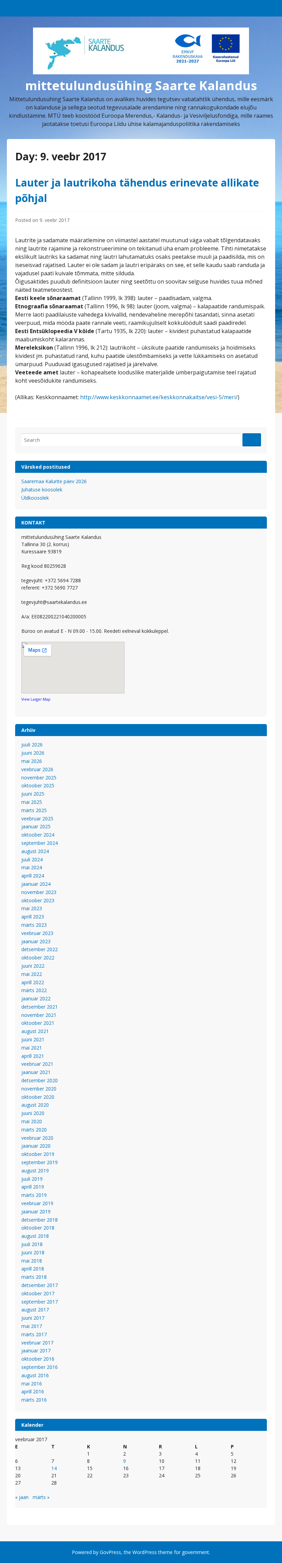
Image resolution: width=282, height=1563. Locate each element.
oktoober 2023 (37, 900)
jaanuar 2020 (36, 1145)
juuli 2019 (32, 1179)
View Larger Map (36, 699)
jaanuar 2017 (36, 1350)
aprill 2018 (32, 1268)
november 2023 (38, 892)
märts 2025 (34, 810)
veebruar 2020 (37, 1138)
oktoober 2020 (37, 1097)
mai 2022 (31, 974)
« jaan (22, 1497)
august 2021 (35, 1031)
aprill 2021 (32, 1056)
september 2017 (39, 1301)
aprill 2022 (32, 982)
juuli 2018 (32, 1244)
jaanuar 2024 (36, 884)
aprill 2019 (32, 1186)
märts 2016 (34, 1399)
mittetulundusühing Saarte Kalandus (141, 85)
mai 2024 (31, 867)
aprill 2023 (32, 916)
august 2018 (35, 1236)
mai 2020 (31, 1121)
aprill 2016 (32, 1391)
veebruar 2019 (37, 1203)
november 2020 (38, 1088)
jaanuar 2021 (36, 1072)
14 (54, 1468)
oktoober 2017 (37, 1293)
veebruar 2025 (37, 818)
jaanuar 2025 (36, 826)
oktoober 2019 (37, 1154)
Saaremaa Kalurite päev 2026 (54, 481)
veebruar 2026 (37, 769)
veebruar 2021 (37, 1064)
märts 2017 (34, 1334)
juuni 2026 (32, 752)
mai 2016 (31, 1383)
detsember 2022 (39, 949)
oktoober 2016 (37, 1358)
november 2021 (38, 1015)
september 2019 (39, 1162)
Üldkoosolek (35, 498)
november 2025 (38, 777)
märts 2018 (34, 1277)
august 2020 (35, 1105)
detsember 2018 (39, 1219)
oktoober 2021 (37, 1023)
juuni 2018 (32, 1252)
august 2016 (35, 1375)
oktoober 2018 (37, 1227)
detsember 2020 (39, 1080)
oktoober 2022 (37, 957)
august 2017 (35, 1309)
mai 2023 (31, 908)
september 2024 (39, 843)
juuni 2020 (32, 1113)
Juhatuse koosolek (41, 489)
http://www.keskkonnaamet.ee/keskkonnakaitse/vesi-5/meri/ (159, 397)
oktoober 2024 (37, 834)
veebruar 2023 (37, 933)
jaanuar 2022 (36, 998)
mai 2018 (31, 1260)
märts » (41, 1497)
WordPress (144, 1552)
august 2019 (35, 1170)
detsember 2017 (39, 1285)
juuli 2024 (32, 859)
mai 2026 (31, 761)
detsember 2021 (39, 1006)
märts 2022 (34, 990)
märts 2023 (34, 925)
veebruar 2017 (37, 1342)
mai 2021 (31, 1047)
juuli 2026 (32, 744)
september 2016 (39, 1367)
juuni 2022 (32, 966)
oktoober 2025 (37, 785)
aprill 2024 (32, 875)
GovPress (110, 1552)
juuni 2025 (32, 793)
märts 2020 (34, 1129)
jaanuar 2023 (36, 941)
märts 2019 (34, 1195)
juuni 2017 (32, 1318)
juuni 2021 (32, 1039)
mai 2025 (31, 802)
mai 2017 (31, 1326)
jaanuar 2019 (36, 1211)
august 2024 (35, 851)
